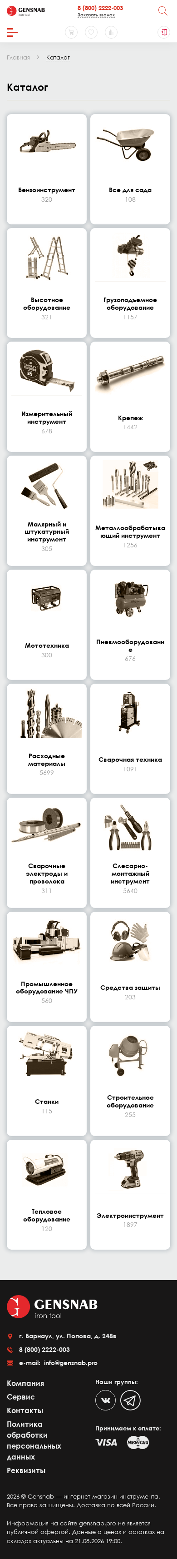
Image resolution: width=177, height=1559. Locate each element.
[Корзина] (71, 32)
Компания (25, 1383)
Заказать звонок (96, 14)
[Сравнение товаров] (111, 32)
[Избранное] (91, 32)
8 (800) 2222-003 (100, 8)
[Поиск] (163, 11)
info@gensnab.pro (70, 1362)
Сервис (21, 1396)
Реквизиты (26, 1470)
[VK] (105, 1400)
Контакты (25, 1410)
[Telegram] (130, 1400)
